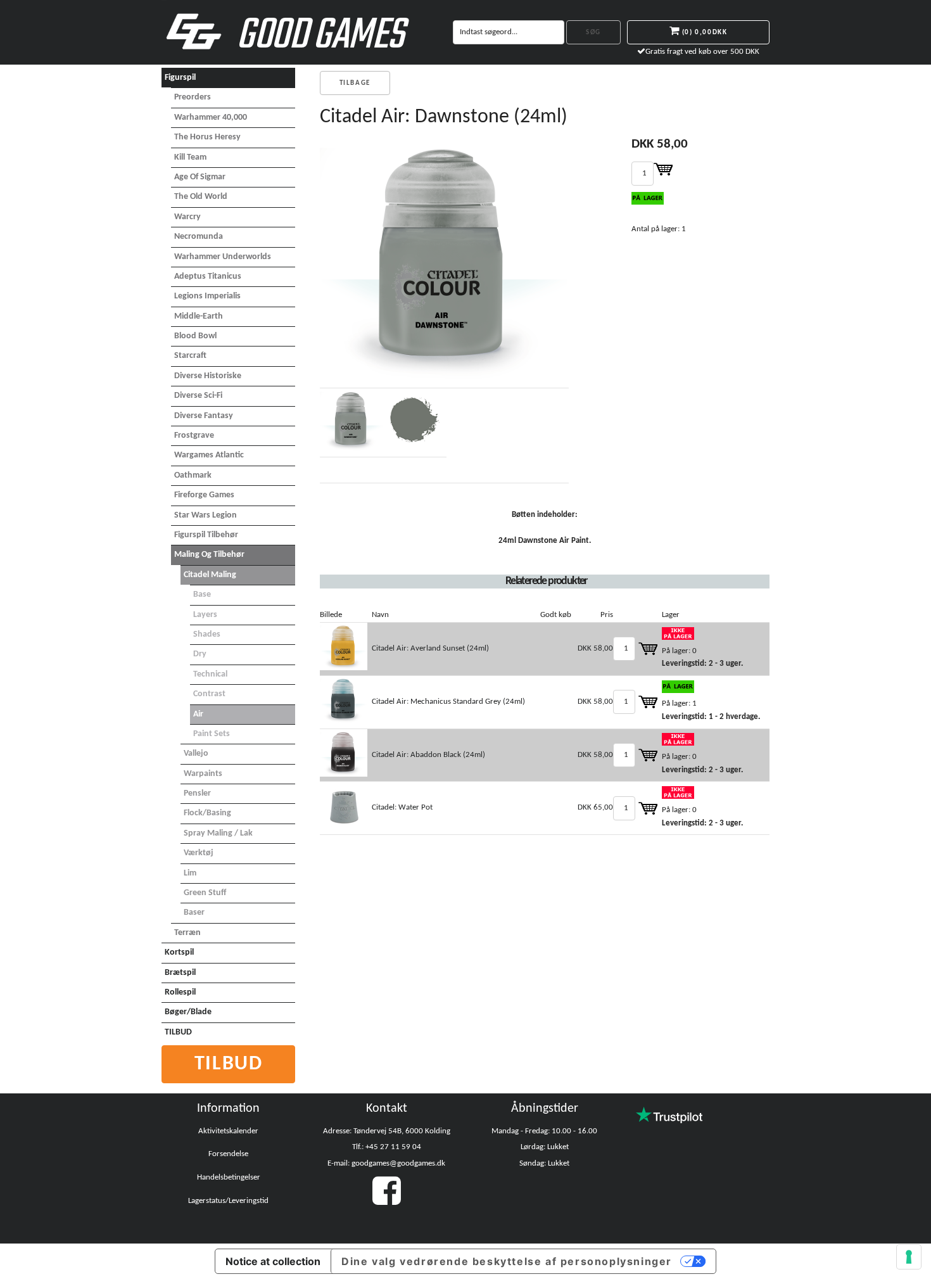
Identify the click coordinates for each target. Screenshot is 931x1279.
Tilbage (354, 83)
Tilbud (228, 1064)
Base (202, 594)
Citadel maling (210, 575)
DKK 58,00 (595, 648)
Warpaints (203, 774)
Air (198, 714)
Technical (210, 674)
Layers (205, 615)
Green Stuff (205, 893)
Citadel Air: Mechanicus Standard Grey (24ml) (448, 701)
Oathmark (193, 475)
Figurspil (180, 77)
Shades (206, 634)
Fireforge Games (204, 495)
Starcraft (190, 355)
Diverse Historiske (207, 376)
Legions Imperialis (207, 296)
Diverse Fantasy (203, 416)
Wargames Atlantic (209, 455)
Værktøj (198, 853)
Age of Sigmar (199, 177)
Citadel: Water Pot (402, 807)
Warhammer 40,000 (210, 117)
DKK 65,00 (595, 807)
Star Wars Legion (205, 515)
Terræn (187, 933)
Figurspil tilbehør (206, 535)
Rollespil (180, 992)
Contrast (209, 694)
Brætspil (180, 972)
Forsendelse (228, 1154)
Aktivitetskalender (228, 1131)
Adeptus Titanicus (207, 276)
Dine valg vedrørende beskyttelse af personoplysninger (506, 1261)
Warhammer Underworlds (222, 257)
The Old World (200, 196)
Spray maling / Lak (218, 833)
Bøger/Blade (188, 1012)
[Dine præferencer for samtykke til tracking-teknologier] (909, 1257)
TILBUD (178, 1032)
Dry (199, 654)
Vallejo (196, 753)
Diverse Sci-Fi (198, 395)
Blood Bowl (195, 336)
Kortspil (179, 952)
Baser (194, 912)
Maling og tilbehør (209, 554)
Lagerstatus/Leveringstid (228, 1201)
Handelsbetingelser (228, 1177)
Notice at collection (272, 1261)
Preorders (192, 97)
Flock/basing (207, 813)
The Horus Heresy (207, 137)
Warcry (187, 217)
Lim (190, 873)
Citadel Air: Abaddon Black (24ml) (428, 755)
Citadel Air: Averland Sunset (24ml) (430, 648)
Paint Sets (211, 734)
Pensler (197, 793)
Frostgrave (194, 435)
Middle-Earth (198, 316)
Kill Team (190, 157)
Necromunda (198, 236)
